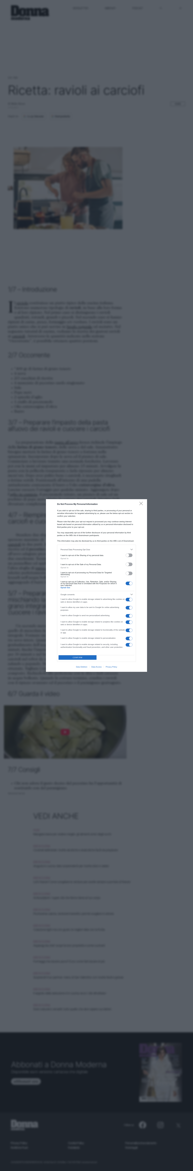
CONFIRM (77, 658)
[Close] (141, 504)
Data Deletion (81, 667)
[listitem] (96, 549)
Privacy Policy (111, 667)
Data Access (96, 667)
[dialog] (96, 585)
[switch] (129, 555)
